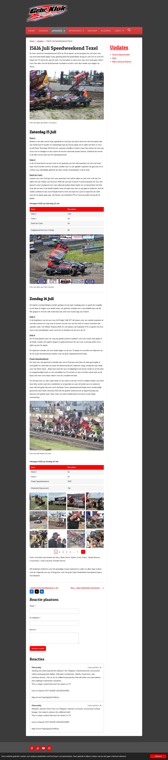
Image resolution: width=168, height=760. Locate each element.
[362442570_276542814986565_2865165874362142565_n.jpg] (57, 501)
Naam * (33, 606)
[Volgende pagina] (83, 552)
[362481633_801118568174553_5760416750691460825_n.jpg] (38, 501)
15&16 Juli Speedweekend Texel (59, 41)
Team (114, 58)
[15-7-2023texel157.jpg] (76, 501)
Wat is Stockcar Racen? (121, 61)
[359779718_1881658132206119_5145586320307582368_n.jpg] (76, 539)
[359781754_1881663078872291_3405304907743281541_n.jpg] (94, 539)
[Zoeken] (129, 30)
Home (32, 41)
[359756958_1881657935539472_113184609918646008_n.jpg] (57, 520)
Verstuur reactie (37, 648)
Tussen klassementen (121, 54)
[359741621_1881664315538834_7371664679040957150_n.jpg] (94, 501)
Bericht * (33, 630)
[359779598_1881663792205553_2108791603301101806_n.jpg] (57, 539)
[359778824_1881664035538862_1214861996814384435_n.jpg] (38, 539)
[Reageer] (100, 667)
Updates (40, 41)
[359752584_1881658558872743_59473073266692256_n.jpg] (38, 520)
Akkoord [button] (158, 756)
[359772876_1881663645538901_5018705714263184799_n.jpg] (94, 520)
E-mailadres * (35, 618)
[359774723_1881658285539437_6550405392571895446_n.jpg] (76, 520)
